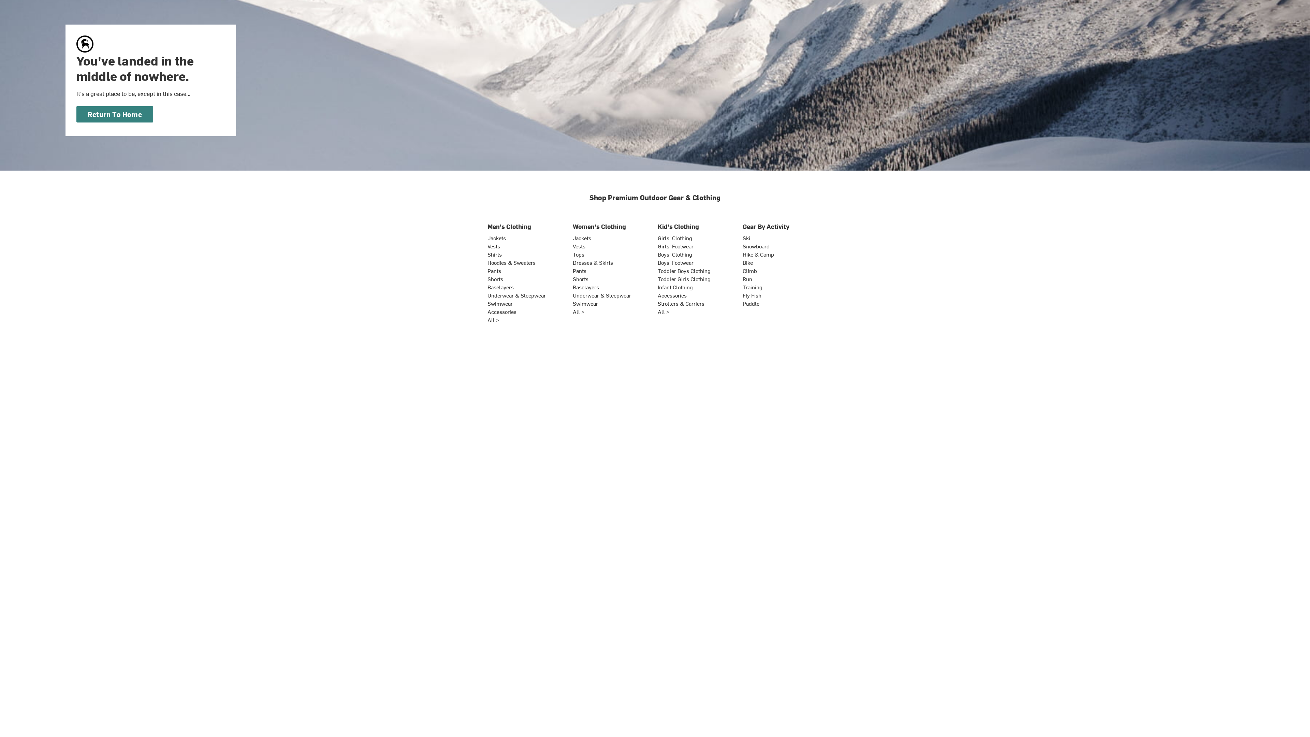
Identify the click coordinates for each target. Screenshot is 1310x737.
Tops (578, 254)
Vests (493, 246)
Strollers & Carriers (681, 303)
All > (493, 319)
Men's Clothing (509, 226)
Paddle (751, 303)
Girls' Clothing (675, 238)
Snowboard (756, 246)
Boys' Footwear (676, 262)
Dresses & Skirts (593, 262)
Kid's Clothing (678, 226)
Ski (746, 238)
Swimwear (500, 303)
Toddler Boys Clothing (684, 270)
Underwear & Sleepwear (516, 295)
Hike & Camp (758, 254)
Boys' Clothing (675, 254)
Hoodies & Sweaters (511, 262)
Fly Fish (752, 295)
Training (752, 287)
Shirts (494, 254)
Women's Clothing (599, 226)
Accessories (501, 311)
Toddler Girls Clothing (684, 279)
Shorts (495, 279)
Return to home (115, 114)
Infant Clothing (675, 287)
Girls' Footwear (676, 246)
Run (747, 279)
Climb (750, 270)
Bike (748, 262)
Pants (494, 270)
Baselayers (500, 287)
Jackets (496, 238)
